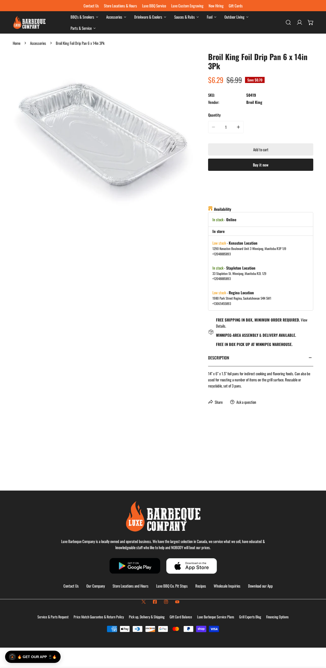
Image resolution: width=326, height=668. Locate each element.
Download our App (260, 586)
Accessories (38, 43)
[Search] (288, 22)
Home (16, 43)
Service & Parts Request (53, 616)
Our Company (95, 586)
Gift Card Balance (181, 616)
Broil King (254, 102)
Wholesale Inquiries (227, 586)
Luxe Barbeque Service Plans (215, 616)
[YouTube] (177, 602)
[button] (310, 22)
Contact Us (71, 586)
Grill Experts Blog (250, 616)
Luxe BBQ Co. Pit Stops (172, 586)
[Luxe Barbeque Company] (29, 22)
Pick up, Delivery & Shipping (147, 616)
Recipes (200, 586)
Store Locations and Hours (130, 586)
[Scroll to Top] (317, 641)
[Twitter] (143, 602)
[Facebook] (154, 602)
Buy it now (260, 165)
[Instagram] (166, 602)
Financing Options (277, 616)
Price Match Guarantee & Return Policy (99, 616)
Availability (222, 209)
